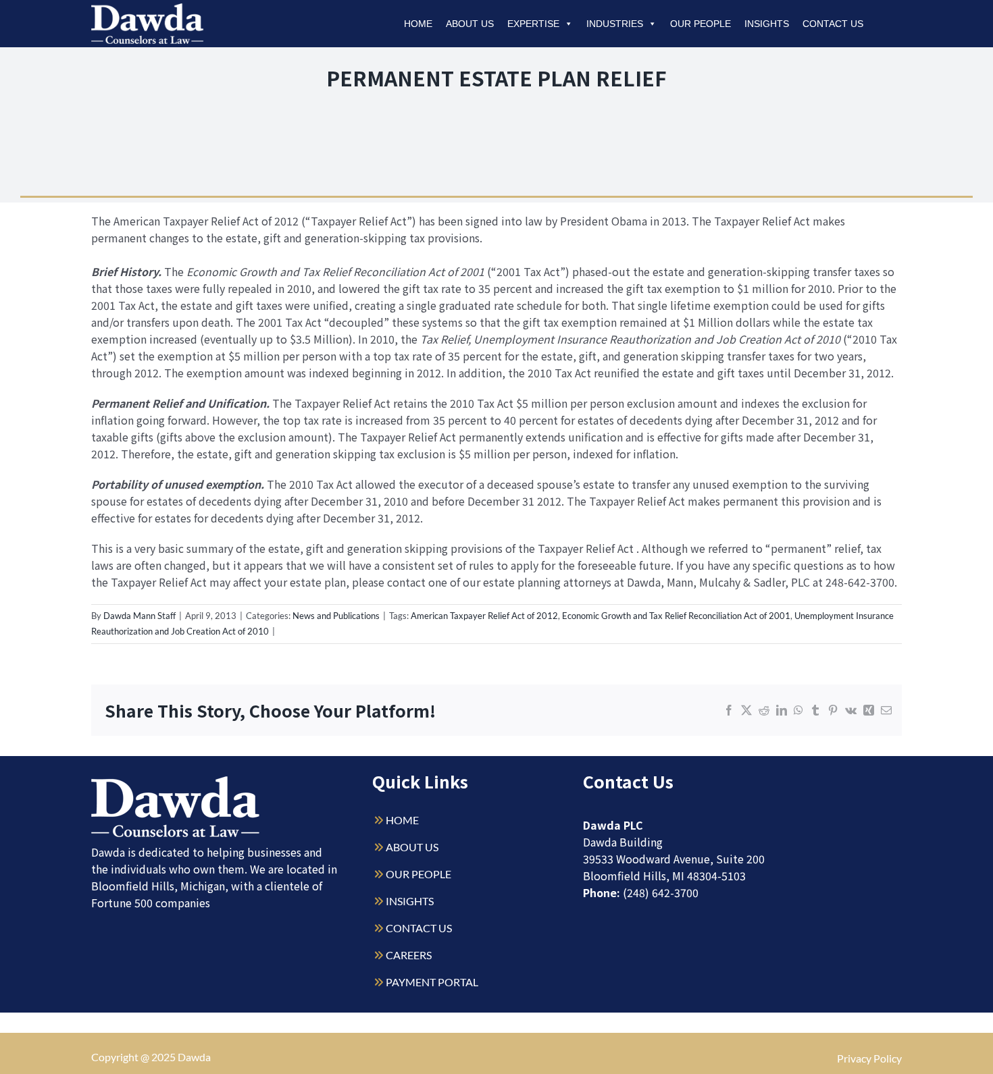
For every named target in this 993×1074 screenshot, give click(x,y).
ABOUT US (412, 846)
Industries (614, 23)
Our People (700, 23)
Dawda (194, 1056)
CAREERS (409, 954)
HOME (402, 819)
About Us (470, 23)
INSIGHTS (410, 900)
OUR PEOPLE (418, 873)
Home (418, 23)
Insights (766, 23)
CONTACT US (419, 927)
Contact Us (833, 23)
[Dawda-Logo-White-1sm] (175, 781)
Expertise (533, 23)
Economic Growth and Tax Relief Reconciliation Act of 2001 (676, 615)
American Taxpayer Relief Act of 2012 (484, 615)
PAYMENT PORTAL (432, 981)
